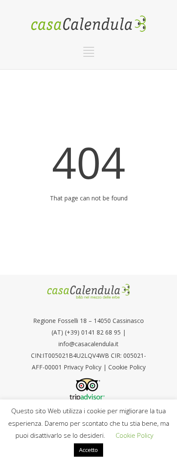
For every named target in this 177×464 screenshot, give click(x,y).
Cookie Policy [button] (134, 435)
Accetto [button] (88, 450)
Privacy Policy (83, 367)
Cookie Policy (127, 367)
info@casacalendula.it (88, 344)
